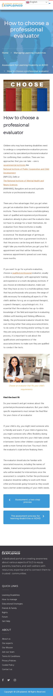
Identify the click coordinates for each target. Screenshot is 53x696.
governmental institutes (14, 165)
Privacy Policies (9, 661)
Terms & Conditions (11, 656)
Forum (5, 617)
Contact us (7, 669)
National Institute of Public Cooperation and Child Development (26, 171)
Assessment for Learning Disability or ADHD (25, 65)
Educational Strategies (12, 604)
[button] (26, 501)
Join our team (8, 652)
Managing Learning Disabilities (30, 53)
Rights (5, 612)
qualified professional (22, 273)
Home (5, 53)
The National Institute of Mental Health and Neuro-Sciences (23, 183)
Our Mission (7, 647)
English (33, 2)
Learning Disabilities (11, 595)
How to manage (9, 599)
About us (6, 639)
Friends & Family (9, 608)
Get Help (6, 621)
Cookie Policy (8, 665)
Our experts (7, 643)
